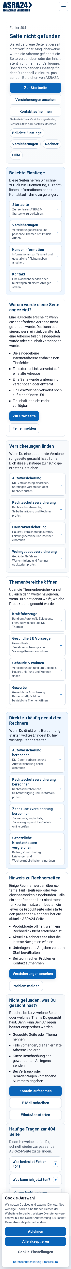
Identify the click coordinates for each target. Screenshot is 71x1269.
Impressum (50, 1262)
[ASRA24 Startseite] (17, 6)
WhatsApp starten (35, 1115)
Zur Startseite (35, 88)
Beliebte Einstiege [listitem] (27, 133)
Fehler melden (24, 428)
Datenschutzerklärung (27, 1262)
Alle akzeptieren (35, 1241)
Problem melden (26, 986)
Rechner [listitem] (52, 144)
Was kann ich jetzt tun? (35, 1179)
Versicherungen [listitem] (25, 144)
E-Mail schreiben (35, 1103)
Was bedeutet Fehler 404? (35, 1164)
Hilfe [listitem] (16, 155)
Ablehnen (35, 1231)
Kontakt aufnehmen (36, 111)
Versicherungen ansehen (35, 99)
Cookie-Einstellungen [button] (35, 1252)
